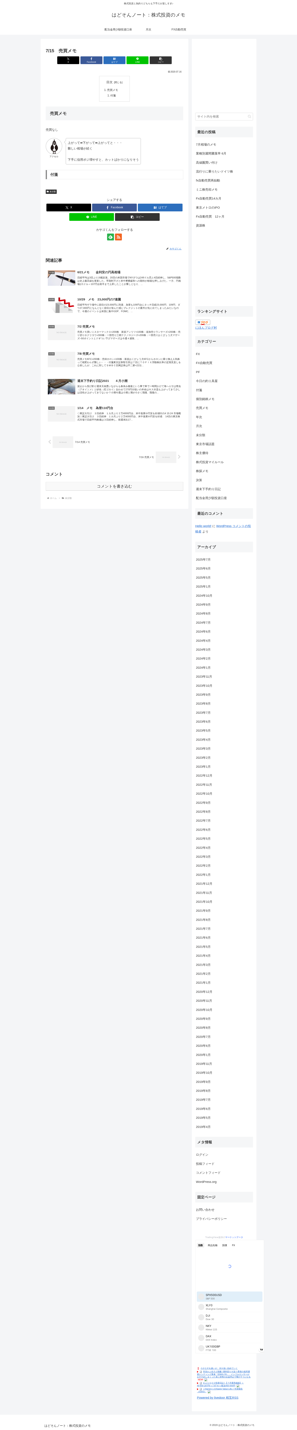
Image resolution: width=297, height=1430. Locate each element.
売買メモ (112, 89)
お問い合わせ (205, 1209)
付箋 (113, 95)
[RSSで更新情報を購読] (118, 237)
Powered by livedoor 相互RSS (217, 1397)
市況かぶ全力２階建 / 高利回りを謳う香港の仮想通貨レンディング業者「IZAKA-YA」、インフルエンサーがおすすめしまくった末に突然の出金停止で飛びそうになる (224, 1374)
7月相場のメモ (206, 144)
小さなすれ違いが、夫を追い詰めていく (219, 1368)
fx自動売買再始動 (208, 180)
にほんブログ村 (206, 327)
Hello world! (203, 526)
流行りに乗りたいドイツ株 (214, 171)
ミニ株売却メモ (207, 189)
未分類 (53, 191)
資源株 (200, 225)
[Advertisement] (224, 77)
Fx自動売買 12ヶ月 (210, 216)
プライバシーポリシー (211, 1219)
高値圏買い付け (207, 162)
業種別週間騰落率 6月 (211, 153)
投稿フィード (205, 1164)
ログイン (202, 1154)
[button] (161, 60)
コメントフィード (208, 1172)
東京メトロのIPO (208, 207)
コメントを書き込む (114, 486)
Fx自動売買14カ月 (208, 198)
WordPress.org (206, 1182)
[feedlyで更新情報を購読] (110, 237)
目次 (109, 82)
